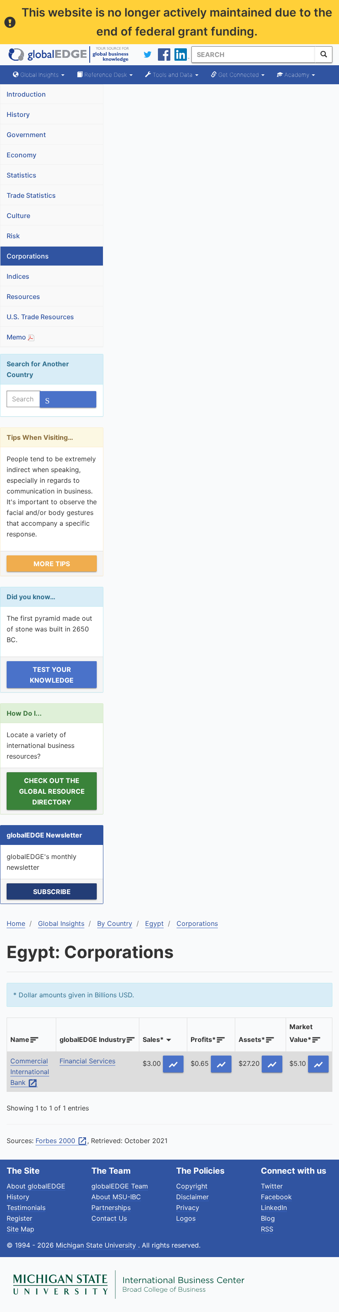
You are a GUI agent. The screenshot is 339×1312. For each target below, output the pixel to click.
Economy (21, 155)
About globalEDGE (36, 1186)
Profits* (203, 1039)
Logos (186, 1218)
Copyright (192, 1186)
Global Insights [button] (39, 74)
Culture (18, 215)
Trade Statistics (31, 195)
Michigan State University (97, 1245)
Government (26, 134)
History (18, 114)
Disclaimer (192, 1197)
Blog (268, 1218)
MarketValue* (301, 1033)
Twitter (272, 1186)
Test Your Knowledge (52, 674)
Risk (13, 236)
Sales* (153, 1039)
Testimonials (26, 1207)
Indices (18, 276)
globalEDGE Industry (93, 1039)
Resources (23, 296)
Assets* (252, 1039)
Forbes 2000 (61, 1141)
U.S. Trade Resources (40, 317)
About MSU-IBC (116, 1197)
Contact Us (109, 1218)
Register (19, 1218)
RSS (267, 1229)
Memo (17, 337)
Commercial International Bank (29, 1072)
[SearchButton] (323, 54)
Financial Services (87, 1061)
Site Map (20, 1229)
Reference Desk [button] (106, 74)
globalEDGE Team (119, 1186)
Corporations (28, 256)
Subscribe (52, 891)
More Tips (51, 564)
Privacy (187, 1207)
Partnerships (111, 1207)
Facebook (276, 1197)
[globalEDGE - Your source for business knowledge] (69, 54)
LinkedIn (274, 1207)
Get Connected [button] (238, 74)
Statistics (21, 175)
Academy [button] (297, 74)
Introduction (26, 94)
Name (19, 1039)
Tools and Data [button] (172, 74)
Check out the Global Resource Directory (52, 791)
